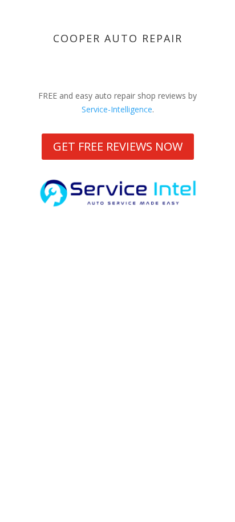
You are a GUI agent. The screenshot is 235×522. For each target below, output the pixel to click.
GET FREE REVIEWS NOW (118, 146)
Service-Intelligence (117, 109)
